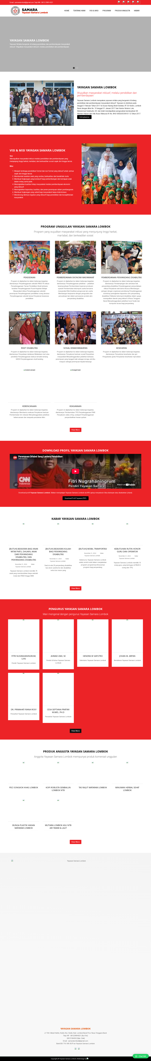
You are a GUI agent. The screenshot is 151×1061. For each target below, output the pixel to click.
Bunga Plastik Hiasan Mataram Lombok (23, 826)
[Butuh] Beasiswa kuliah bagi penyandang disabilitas (58, 551)
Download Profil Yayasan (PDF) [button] (75, 498)
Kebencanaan (29, 406)
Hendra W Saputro (93, 656)
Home (66, 11)
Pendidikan (29, 277)
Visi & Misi (93, 11)
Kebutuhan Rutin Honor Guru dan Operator (127, 550)
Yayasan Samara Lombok (96, 87)
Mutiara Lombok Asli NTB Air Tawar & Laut (58, 826)
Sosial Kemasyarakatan (75, 348)
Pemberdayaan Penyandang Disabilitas (121, 277)
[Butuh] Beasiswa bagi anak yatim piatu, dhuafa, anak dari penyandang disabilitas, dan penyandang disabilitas (23, 554)
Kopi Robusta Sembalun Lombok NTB (58, 789)
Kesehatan (121, 348)
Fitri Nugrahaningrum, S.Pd (23, 657)
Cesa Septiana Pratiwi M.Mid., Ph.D (58, 711)
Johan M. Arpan (127, 656)
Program (106, 11)
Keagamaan (75, 406)
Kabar (137, 11)
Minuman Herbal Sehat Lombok (127, 789)
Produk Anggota (122, 11)
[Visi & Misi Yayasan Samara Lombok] (109, 174)
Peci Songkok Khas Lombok (23, 787)
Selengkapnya (84, 117)
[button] (74, 68)
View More (75, 430)
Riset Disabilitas (29, 348)
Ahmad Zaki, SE (58, 656)
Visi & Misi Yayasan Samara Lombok (37, 150)
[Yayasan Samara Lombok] (42, 103)
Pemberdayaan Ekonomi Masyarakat (75, 277)
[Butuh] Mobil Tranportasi (93, 548)
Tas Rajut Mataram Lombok (93, 787)
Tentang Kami (79, 11)
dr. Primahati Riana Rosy (23, 709)
